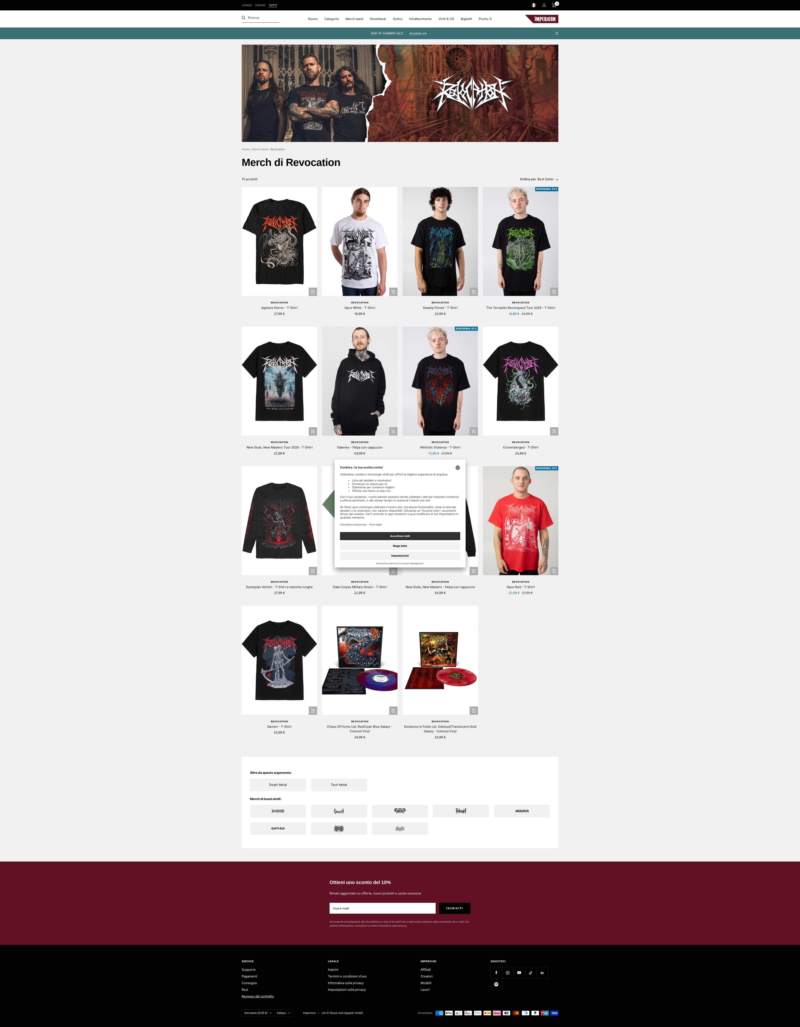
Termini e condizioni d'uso (347, 976)
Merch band (354, 19)
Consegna (249, 983)
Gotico (397, 19)
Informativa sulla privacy (346, 983)
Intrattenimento (420, 19)
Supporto (249, 970)
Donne (260, 5)
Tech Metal (339, 785)
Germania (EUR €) (256, 1012)
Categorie (331, 19)
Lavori (425, 990)
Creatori (427, 976)
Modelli (426, 983)
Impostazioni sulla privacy (347, 990)
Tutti (273, 5)
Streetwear (378, 19)
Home (245, 149)
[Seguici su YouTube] (519, 972)
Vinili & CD (446, 19)
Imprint (333, 970)
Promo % (485, 19)
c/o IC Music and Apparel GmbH (342, 1012)
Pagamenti (249, 976)
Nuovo (313, 19)
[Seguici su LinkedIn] (542, 972)
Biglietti (466, 19)
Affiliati (426, 970)
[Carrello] (554, 5)
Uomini (247, 5)
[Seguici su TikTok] (530, 972)
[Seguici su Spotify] (496, 984)
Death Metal (278, 785)
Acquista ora (417, 33)
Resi (245, 990)
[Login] (544, 5)
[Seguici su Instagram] (508, 972)
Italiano (281, 1012)
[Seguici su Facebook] (496, 972)
